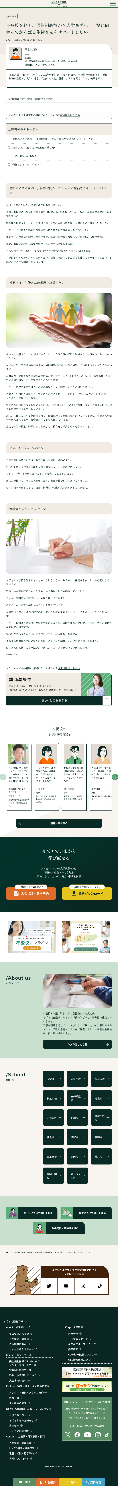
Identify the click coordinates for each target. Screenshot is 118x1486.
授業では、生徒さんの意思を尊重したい (34, 147)
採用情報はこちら (70, 115)
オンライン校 (76, 1176)
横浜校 (50, 1137)
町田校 (74, 1118)
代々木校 (100, 1079)
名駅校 (74, 1137)
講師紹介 (18, 1252)
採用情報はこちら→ (69, 668)
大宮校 (50, 1079)
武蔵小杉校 (100, 1118)
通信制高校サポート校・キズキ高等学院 (85, 1408)
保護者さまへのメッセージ (27, 164)
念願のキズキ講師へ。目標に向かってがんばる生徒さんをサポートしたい (52, 139)
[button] (115, 777)
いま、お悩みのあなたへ (25, 156)
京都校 (98, 1137)
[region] (59, 1252)
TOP (10, 1252)
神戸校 (98, 1156)
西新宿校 (76, 1079)
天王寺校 (52, 1156)
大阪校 (74, 1156)
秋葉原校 (52, 1098)
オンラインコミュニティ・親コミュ (86, 1417)
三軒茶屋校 (76, 1098)
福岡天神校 (52, 1176)
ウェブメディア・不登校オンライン (86, 1413)
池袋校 (98, 1098)
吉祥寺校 (52, 1118)
